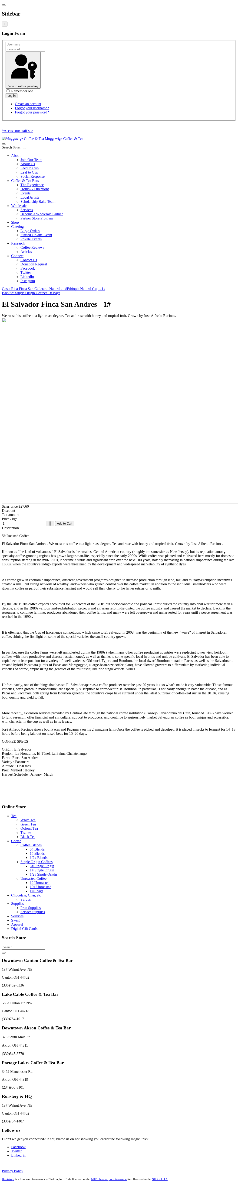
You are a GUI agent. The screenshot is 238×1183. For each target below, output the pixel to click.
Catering (17, 227)
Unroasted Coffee (33, 878)
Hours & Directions (34, 189)
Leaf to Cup (29, 172)
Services (26, 210)
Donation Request (33, 264)
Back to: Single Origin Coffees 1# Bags (31, 293)
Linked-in (18, 1155)
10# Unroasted (40, 887)
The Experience (32, 185)
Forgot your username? (32, 108)
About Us (27, 164)
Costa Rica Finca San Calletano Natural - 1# (34, 289)
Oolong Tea (29, 828)
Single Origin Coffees (36, 862)
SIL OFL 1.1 (160, 1179)
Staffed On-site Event (36, 235)
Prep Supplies (30, 908)
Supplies (17, 904)
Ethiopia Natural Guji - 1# (86, 289)
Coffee (16, 841)
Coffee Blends (31, 845)
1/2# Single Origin (43, 874)
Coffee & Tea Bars (25, 181)
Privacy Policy (12, 1171)
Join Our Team (31, 160)
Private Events (31, 239)
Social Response (32, 176)
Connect (17, 256)
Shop (15, 222)
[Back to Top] (4, 953)
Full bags (36, 891)
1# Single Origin (42, 870)
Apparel (17, 924)
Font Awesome (118, 1179)
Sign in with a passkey (23, 86)
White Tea (28, 820)
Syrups (25, 899)
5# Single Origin (42, 866)
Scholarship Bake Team (37, 201)
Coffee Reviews (32, 247)
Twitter (25, 272)
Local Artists (29, 197)
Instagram (27, 281)
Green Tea (28, 824)
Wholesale (18, 206)
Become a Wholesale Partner (41, 214)
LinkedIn (27, 277)
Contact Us (28, 260)
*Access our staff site (17, 131)
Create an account (28, 104)
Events (25, 193)
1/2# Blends (38, 858)
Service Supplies (32, 912)
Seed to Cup (29, 168)
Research (18, 243)
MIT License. (99, 1179)
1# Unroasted (40, 883)
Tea (14, 816)
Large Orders (30, 231)
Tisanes (25, 833)
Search (7, 147)
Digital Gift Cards (24, 929)
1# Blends (37, 853)
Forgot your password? (32, 112)
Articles (26, 252)
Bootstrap (8, 1179)
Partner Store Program (36, 218)
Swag (15, 920)
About (15, 156)
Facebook (27, 268)
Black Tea (27, 837)
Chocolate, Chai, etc (26, 895)
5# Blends (37, 849)
